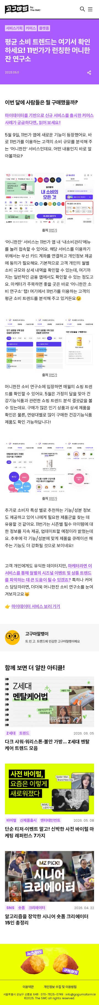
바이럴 (11, 820)
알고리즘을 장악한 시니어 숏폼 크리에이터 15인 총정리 (47, 919)
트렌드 (24, 733)
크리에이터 (37, 907)
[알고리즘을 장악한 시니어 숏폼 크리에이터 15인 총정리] (49, 876)
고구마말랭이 (36, 634)
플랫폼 (44, 28)
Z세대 (10, 733)
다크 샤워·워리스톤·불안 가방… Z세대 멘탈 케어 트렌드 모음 (47, 744)
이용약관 (28, 986)
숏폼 (21, 907)
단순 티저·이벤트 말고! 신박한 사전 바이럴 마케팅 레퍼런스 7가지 (49, 832)
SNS (10, 907)
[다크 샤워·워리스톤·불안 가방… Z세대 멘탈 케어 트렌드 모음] (49, 701)
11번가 (53, 230)
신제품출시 (28, 820)
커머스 (31, 28)
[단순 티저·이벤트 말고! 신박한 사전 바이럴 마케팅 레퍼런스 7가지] (49, 789)
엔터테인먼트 (50, 820)
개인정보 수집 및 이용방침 (60, 986)
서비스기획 (14, 28)
